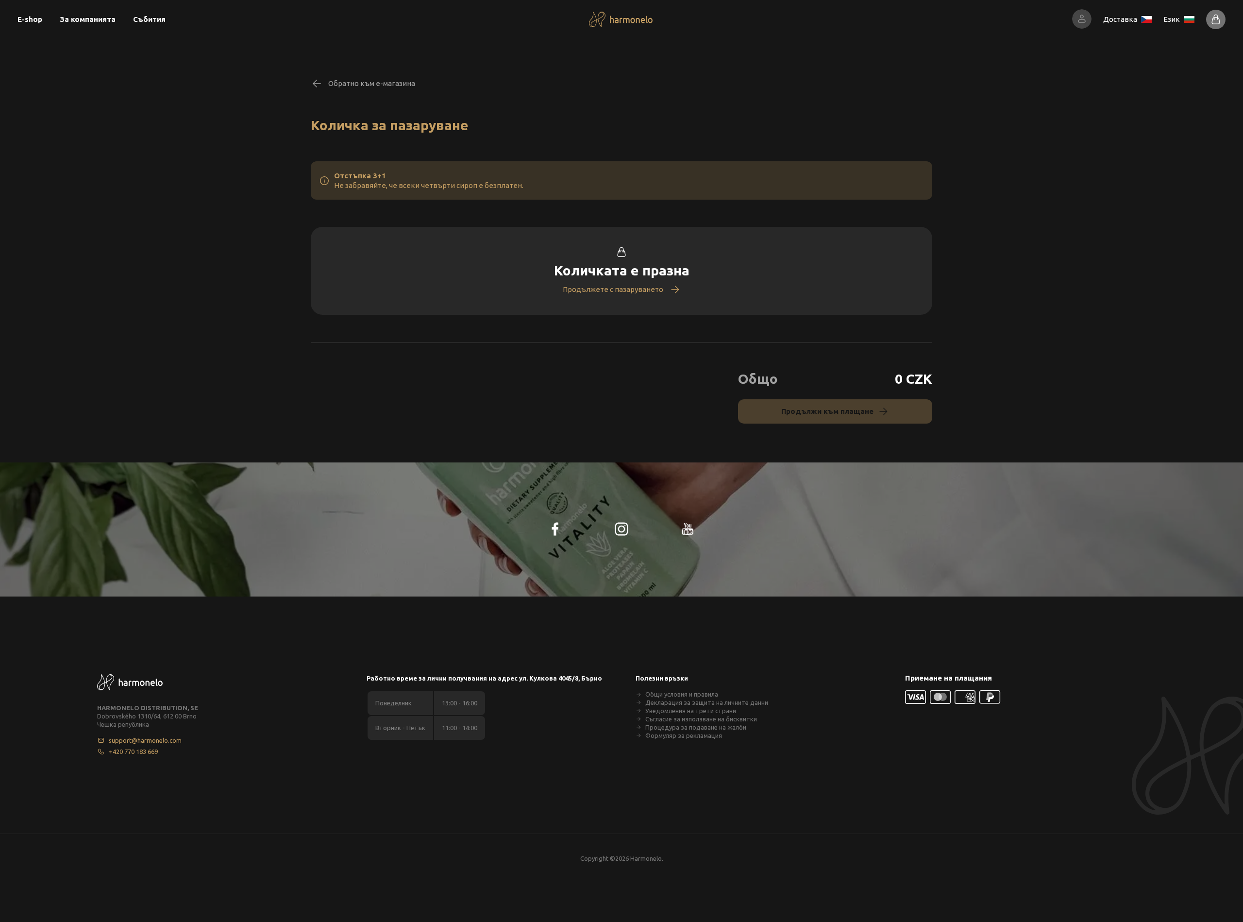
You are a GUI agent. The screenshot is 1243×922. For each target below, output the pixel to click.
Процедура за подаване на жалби (695, 727)
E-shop (29, 19)
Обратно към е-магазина (371, 83)
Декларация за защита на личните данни (706, 702)
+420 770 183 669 (133, 751)
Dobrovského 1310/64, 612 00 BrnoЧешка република (147, 720)
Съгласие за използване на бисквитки (701, 719)
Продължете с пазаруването (613, 289)
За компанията (88, 19)
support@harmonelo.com (145, 740)
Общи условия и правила (681, 694)
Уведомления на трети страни (690, 710)
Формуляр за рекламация (683, 735)
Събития (149, 19)
